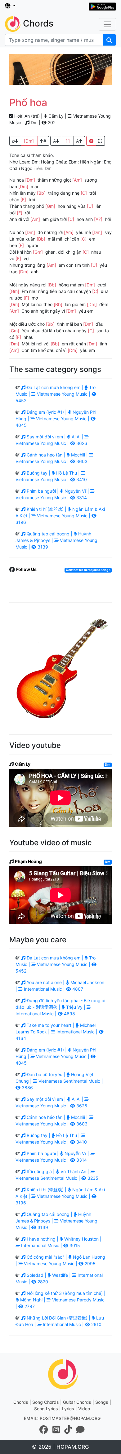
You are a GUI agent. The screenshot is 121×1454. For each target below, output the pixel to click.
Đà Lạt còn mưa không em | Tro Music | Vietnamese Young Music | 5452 (56, 394)
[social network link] (43, 1430)
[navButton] (107, 24)
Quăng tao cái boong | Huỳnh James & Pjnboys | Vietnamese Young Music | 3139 (56, 540)
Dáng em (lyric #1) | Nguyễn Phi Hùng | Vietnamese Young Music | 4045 (56, 418)
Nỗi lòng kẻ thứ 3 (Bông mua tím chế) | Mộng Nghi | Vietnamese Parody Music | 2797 (60, 1300)
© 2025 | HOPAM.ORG (60, 1447)
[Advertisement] (60, 69)
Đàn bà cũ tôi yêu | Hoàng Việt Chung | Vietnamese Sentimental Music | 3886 (59, 1081)
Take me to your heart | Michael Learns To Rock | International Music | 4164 (57, 1031)
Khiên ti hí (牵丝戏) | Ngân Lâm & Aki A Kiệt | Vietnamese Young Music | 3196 (60, 515)
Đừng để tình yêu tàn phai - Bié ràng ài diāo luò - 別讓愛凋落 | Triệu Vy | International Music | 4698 (60, 1007)
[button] (10, 6)
